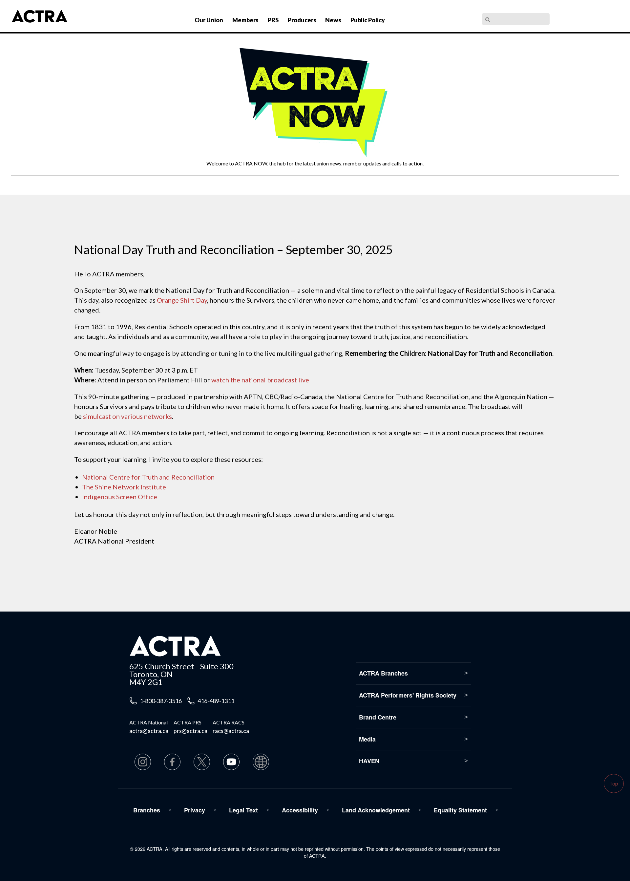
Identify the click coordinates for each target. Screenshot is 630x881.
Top (613, 783)
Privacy (194, 810)
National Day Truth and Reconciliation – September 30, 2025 (233, 249)
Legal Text (243, 810)
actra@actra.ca (148, 730)
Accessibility (300, 810)
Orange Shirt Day (182, 300)
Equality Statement (460, 810)
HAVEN (369, 761)
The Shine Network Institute (124, 487)
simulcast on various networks (127, 416)
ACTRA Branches (383, 673)
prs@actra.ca (190, 730)
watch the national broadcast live (260, 380)
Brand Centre (377, 717)
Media (367, 739)
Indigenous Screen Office (119, 497)
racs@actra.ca (231, 730)
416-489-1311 (216, 700)
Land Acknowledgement (376, 810)
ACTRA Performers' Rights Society (407, 695)
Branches (146, 810)
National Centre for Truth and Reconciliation (148, 477)
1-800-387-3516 (161, 700)
